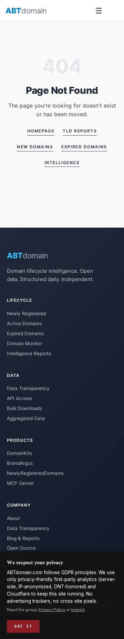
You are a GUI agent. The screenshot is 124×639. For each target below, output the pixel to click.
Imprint (78, 609)
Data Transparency (28, 388)
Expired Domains (84, 146)
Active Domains (24, 323)
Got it (23, 626)
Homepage (41, 130)
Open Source (21, 548)
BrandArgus (20, 463)
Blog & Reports (23, 538)
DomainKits (19, 453)
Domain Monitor (24, 343)
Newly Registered (26, 313)
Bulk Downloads (24, 408)
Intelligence (62, 162)
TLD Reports (80, 130)
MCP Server (20, 483)
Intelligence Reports (29, 353)
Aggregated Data (26, 418)
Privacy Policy (51, 609)
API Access (19, 398)
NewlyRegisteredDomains (35, 473)
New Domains (35, 146)
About (13, 518)
